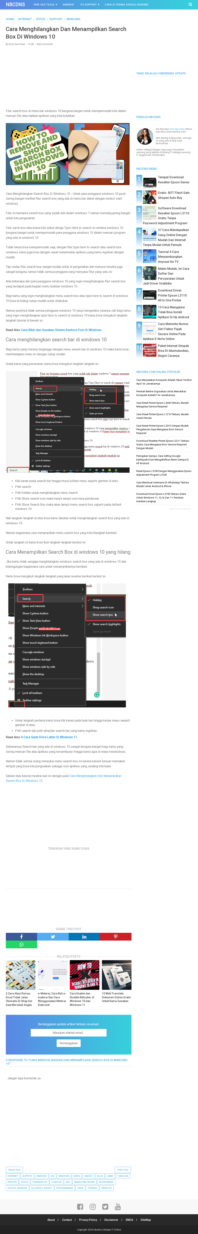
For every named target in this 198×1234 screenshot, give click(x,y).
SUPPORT (27, 1176)
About (51, 1219)
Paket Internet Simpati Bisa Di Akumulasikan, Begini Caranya (173, 351)
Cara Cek (122, 1176)
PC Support (89, 4)
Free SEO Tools (44, 4)
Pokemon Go (39, 1182)
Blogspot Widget (41, 1188)
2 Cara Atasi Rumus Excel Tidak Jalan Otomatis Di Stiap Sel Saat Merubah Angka (19, 999)
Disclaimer (111, 1219)
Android (68, 4)
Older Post (122, 1169)
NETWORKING (106, 1182)
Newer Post (14, 1169)
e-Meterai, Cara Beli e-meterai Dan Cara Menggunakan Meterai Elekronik (52, 999)
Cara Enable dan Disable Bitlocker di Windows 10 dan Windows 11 (82, 999)
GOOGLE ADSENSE (17, 1188)
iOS (52, 1176)
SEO (68, 1182)
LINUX (80, 1188)
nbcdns (15, 4)
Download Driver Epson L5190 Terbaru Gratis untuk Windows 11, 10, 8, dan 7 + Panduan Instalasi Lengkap (161, 497)
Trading (92, 1188)
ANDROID (42, 1176)
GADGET (88, 1176)
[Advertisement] (68, 77)
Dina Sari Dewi (177, 129)
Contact (67, 1219)
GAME (110, 1176)
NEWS (76, 1176)
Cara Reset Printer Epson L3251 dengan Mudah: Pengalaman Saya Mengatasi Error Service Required (162, 429)
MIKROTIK (106, 1188)
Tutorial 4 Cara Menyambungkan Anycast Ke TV (170, 257)
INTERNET (13, 1176)
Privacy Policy (88, 1219)
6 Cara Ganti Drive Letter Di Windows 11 (49, 737)
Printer (12, 1182)
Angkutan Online (84, 1182)
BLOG (100, 1176)
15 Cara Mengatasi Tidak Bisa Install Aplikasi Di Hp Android (173, 312)
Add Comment (45, 44)
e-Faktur (56, 1182)
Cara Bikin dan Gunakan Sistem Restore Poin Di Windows (61, 330)
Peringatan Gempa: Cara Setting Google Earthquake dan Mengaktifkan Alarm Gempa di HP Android (162, 459)
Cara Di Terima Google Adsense (126, 4)
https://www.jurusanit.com (180, 509)
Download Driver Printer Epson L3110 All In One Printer (172, 295)
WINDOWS (63, 1176)
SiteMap (146, 1219)
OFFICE (24, 1182)
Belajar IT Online (112, 1229)
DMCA (129, 1219)
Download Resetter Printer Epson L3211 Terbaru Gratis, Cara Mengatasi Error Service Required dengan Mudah (162, 444)
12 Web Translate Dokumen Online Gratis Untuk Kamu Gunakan (116, 997)
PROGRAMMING (64, 1188)
